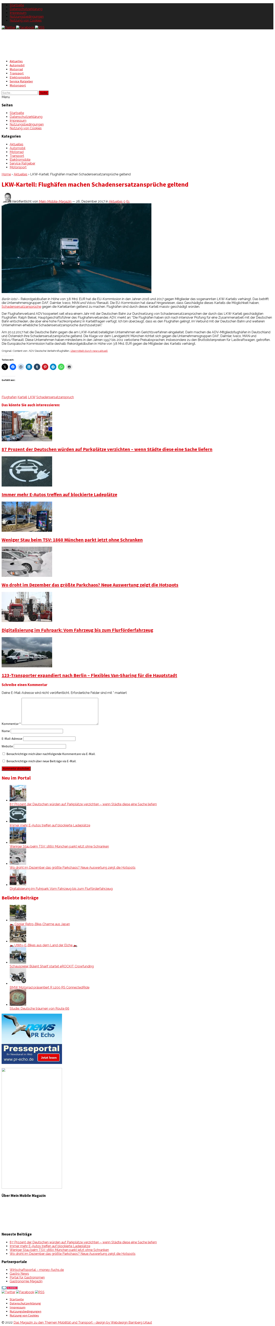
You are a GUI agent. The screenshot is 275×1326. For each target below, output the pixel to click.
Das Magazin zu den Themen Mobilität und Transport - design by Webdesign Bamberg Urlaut (82, 1322)
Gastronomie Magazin (26, 1281)
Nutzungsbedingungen (27, 17)
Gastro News (19, 1274)
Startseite (17, 5)
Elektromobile (20, 77)
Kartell (22, 397)
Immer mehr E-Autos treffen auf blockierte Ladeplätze (59, 494)
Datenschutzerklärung (26, 9)
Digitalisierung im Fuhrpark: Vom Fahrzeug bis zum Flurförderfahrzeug (77, 630)
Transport (17, 73)
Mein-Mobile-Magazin (55, 201)
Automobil (17, 65)
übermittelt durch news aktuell (89, 350)
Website (7, 746)
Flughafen (9, 397)
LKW (31, 397)
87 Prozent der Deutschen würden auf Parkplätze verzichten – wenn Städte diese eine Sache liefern (107, 449)
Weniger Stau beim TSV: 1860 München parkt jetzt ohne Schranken (72, 540)
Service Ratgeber (21, 81)
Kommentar (11, 724)
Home (6, 174)
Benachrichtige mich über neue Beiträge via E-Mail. (41, 761)
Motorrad (16, 69)
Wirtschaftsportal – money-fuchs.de (37, 1270)
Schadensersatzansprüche (21, 307)
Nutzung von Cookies (26, 20)
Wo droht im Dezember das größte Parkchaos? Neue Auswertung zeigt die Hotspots (90, 585)
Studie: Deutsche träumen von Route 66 (39, 1008)
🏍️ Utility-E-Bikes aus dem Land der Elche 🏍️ (43, 945)
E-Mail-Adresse (12, 739)
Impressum (18, 13)
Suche (43, 93)
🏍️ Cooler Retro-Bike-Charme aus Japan (40, 924)
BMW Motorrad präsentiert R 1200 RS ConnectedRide (49, 987)
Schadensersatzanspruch (55, 397)
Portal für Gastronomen (27, 1277)
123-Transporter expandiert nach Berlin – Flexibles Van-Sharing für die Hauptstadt (89, 675)
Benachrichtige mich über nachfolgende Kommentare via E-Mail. (50, 754)
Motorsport (18, 85)
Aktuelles (16, 61)
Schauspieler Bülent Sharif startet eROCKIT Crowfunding (52, 966)
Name (6, 731)
